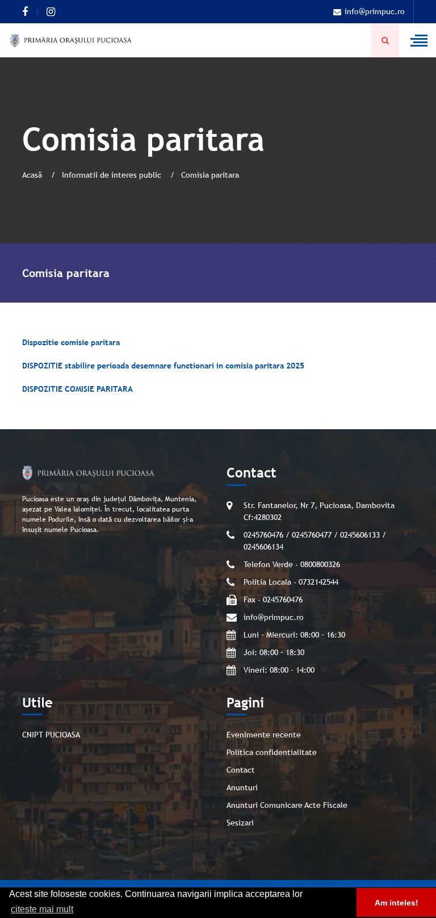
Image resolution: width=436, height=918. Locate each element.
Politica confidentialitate (272, 752)
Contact (241, 769)
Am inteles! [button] (396, 902)
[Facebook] (25, 12)
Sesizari (240, 822)
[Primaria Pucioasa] (71, 40)
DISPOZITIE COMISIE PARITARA (77, 388)
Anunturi (242, 787)
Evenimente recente (264, 734)
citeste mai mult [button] (42, 909)
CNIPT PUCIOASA (51, 734)
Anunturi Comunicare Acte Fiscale (287, 805)
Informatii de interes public (113, 174)
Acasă (33, 174)
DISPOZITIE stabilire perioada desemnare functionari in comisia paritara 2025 (163, 365)
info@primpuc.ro (375, 11)
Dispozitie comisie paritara (71, 342)
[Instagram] (51, 12)
